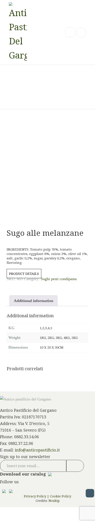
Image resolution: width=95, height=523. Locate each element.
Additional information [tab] (33, 300)
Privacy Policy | (36, 496)
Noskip (54, 500)
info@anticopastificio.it (37, 450)
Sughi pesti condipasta (59, 279)
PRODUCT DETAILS (24, 273)
